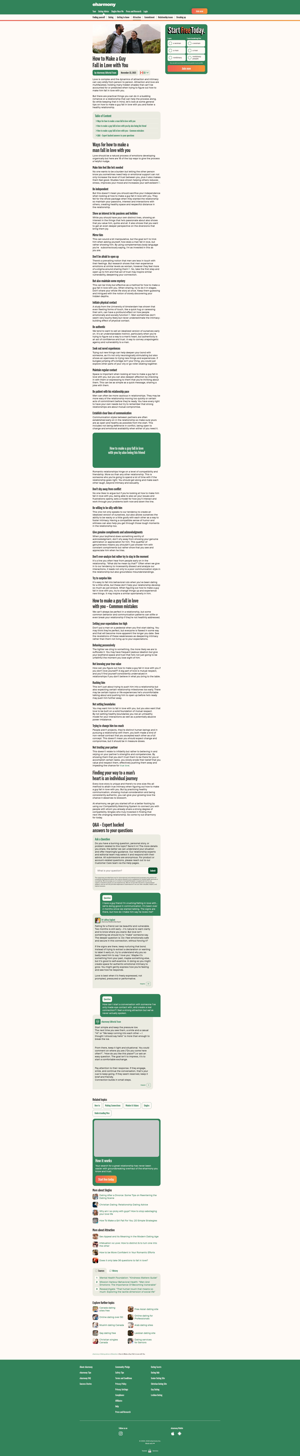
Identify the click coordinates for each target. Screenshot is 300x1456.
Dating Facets (156, 1367)
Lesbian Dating (156, 1395)
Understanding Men (102, 1113)
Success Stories (86, 1384)
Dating (110, 17)
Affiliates (118, 1400)
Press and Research (133, 11)
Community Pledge (122, 1367)
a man (175, 50)
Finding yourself (99, 17)
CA (145, 72)
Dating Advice (103, 11)
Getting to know (123, 17)
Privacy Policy (120, 1384)
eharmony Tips (85, 1372)
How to (97, 1105)
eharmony (96, 1354)
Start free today (106, 1179)
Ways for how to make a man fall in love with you (116, 121)
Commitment (149, 17)
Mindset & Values (132, 1105)
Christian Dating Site (159, 1384)
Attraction (137, 17)
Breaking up (181, 17)
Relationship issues (165, 17)
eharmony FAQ (85, 1378)
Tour (94, 11)
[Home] (104, 5)
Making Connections (112, 1105)
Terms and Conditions (123, 1378)
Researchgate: (108, 1289)
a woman (177, 43)
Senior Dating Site (158, 1378)
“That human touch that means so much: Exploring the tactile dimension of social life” (127, 1290)
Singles (146, 1105)
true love (124, 765)
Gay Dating (155, 1389)
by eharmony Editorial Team (105, 72)
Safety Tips (119, 1372)
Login (146, 11)
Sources (101, 1270)
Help (117, 1406)
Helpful (144, 984)
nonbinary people (197, 57)
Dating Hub (155, 1372)
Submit (153, 870)
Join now (199, 11)
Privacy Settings (121, 1389)
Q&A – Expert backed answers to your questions (115, 135)
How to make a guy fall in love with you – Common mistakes (120, 130)
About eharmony (86, 1367)
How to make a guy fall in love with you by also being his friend (121, 126)
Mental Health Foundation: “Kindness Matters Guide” (128, 1277)
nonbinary (177, 57)
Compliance (119, 1395)
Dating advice (105, 1354)
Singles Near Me (117, 11)
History (115, 1270)
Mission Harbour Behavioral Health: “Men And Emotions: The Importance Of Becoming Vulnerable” (128, 1283)
